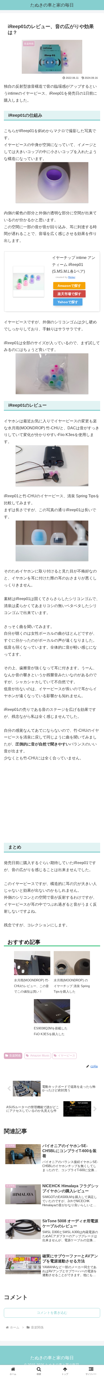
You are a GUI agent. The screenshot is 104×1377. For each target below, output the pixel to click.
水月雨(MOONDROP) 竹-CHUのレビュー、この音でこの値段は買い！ (31, 985)
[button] (94, 891)
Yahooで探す (68, 302)
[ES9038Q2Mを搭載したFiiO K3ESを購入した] (52, 1016)
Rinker (71, 277)
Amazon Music (40, 1055)
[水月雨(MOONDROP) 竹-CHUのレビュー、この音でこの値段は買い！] (32, 968)
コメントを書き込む (52, 1313)
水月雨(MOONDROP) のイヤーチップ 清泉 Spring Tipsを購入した (72, 985)
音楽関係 (15, 1055)
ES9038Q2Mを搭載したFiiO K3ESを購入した (50, 1031)
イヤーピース (66, 1055)
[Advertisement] (52, 802)
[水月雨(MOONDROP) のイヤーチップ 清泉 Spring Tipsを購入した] (72, 969)
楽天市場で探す (69, 294)
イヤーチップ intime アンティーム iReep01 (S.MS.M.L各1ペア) (73, 265)
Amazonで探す (69, 286)
